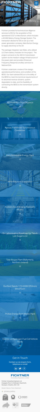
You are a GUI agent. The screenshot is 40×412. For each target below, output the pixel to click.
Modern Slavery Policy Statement (11, 388)
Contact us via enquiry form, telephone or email (20, 363)
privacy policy (9, 391)
